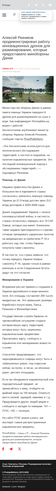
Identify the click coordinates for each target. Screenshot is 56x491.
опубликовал (29, 130)
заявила (38, 255)
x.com (14, 486)
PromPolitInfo (9, 433)
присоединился (30, 230)
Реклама (23, 464)
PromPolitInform (33, 139)
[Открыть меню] (5, 15)
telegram (21, 486)
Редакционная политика (39, 464)
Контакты (13, 464)
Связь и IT (7, 68)
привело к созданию (38, 287)
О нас (4, 464)
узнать (34, 417)
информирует (22, 121)
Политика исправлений (13, 466)
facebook (6, 486)
